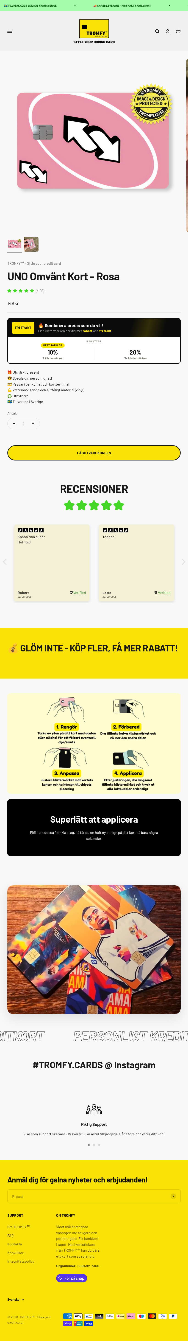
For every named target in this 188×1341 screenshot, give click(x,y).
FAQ (10, 1235)
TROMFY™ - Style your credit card (34, 263)
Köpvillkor (15, 1252)
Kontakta (14, 1244)
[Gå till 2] (31, 245)
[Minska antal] (14, 423)
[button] (6, 562)
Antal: (12, 413)
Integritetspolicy (20, 1261)
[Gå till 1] (14, 245)
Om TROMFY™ (18, 1227)
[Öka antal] (33, 423)
